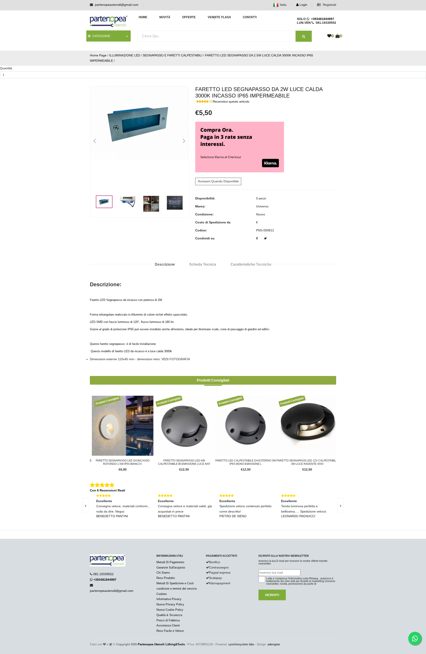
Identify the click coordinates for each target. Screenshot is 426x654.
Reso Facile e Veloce (170, 630)
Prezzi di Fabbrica (168, 620)
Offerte (189, 17)
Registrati (329, 4)
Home (143, 17)
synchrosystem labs (241, 644)
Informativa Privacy (168, 599)
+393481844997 (321, 19)
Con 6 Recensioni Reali (107, 490)
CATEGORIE (100, 36)
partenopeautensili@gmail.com (116, 4)
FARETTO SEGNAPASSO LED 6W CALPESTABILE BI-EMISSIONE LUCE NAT (182, 462)
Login (303, 4)
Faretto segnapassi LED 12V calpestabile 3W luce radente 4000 (305, 462)
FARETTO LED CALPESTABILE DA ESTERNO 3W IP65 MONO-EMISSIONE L (243, 462)
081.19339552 (103, 574)
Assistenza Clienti (168, 625)
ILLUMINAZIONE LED (124, 55)
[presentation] (85, 505)
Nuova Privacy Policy (170, 604)
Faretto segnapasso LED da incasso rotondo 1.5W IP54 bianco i (121, 462)
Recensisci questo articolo (231, 101)
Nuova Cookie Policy (169, 609)
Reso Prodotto (165, 578)
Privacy (313, 578)
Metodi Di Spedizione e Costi (175, 583)
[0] (329, 36)
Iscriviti (272, 595)
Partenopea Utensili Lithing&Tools (161, 644)
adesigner (274, 644)
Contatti (250, 17)
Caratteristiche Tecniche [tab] (251, 264)
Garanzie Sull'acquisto (170, 567)
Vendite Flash (219, 17)
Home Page (98, 55)
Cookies (161, 594)
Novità (164, 17)
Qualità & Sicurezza (169, 615)
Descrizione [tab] (165, 264)
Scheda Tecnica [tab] (202, 264)
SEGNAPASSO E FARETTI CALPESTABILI (172, 55)
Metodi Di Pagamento (170, 562)
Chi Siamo (163, 572)
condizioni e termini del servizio (176, 588)
